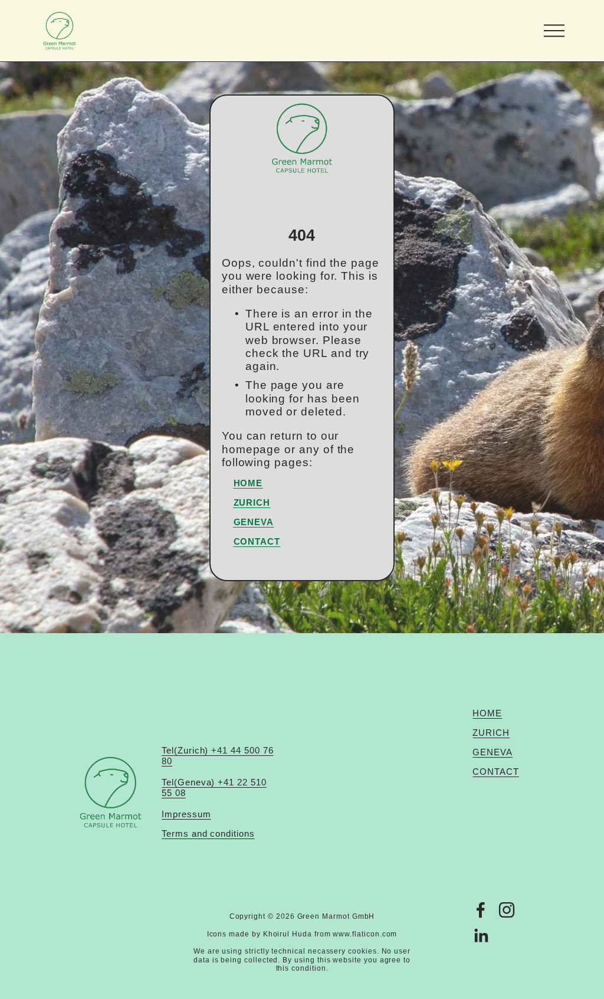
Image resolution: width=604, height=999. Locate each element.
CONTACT (495, 772)
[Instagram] (506, 910)
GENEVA (492, 752)
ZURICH (491, 733)
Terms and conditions (208, 833)
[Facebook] (480, 910)
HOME (487, 713)
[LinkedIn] (480, 936)
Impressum (186, 814)
